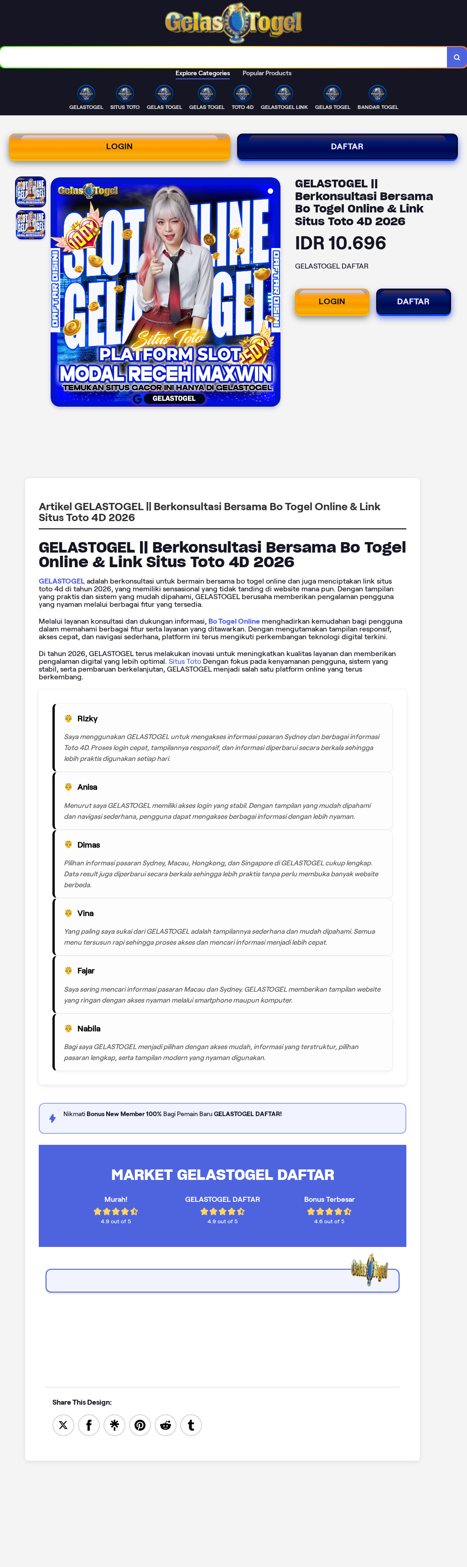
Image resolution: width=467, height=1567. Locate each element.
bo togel (59, 1296)
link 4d (57, 1327)
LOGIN (119, 146)
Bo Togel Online (234, 621)
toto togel (62, 1304)
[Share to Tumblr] (191, 1424)
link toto (59, 1312)
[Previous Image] (58, 293)
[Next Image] (273, 293)
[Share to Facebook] (89, 1424)
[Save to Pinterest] (140, 1424)
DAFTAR (347, 146)
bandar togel (67, 1320)
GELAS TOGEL (69, 1335)
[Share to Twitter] (63, 1424)
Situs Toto (185, 661)
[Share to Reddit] (165, 1424)
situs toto (61, 1343)
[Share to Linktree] (114, 1424)
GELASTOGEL (62, 581)
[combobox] (223, 57)
